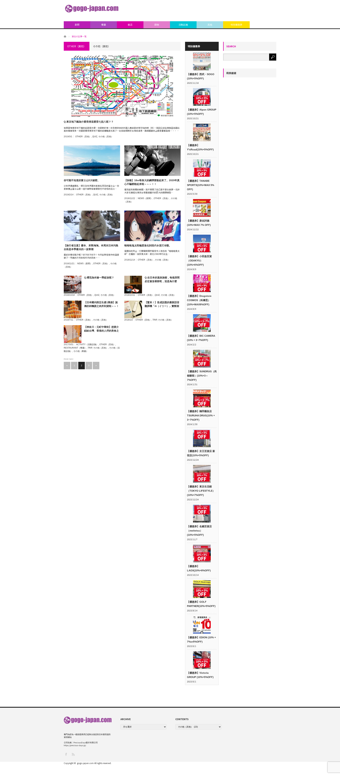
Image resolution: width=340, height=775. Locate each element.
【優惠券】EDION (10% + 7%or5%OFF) (201, 639)
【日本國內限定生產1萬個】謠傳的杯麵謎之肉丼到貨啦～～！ (101, 304)
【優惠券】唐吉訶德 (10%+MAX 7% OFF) (199, 222)
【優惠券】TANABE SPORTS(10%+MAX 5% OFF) (200, 185)
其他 (210, 24)
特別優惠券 (236, 24)
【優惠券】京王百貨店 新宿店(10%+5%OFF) (201, 453)
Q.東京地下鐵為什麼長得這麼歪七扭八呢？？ (89, 121)
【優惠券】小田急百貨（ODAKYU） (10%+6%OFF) (199, 260)
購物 (156, 24)
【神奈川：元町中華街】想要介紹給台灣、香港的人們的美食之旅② (101, 329)
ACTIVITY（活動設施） (87, 344)
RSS (73, 754)
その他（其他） (105, 136)
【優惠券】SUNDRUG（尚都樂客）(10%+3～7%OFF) (202, 375)
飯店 (130, 24)
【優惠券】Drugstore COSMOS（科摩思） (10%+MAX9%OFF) (199, 300)
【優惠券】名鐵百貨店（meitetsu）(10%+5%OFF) (199, 530)
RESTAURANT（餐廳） (75, 348)
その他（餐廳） (80, 351)
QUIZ (94, 136)
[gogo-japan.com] (91, 9)
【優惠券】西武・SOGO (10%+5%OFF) (200, 76)
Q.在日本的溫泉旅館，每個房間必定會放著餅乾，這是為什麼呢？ (162, 279)
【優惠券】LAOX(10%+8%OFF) (199, 568)
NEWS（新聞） (145, 198)
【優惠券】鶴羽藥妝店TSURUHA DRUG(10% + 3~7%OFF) (201, 415)
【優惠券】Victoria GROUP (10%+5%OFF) (200, 674)
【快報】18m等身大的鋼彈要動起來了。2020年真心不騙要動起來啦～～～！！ (152, 182)
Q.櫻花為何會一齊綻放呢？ (99, 277)
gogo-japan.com (85, 763)
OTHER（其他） (83, 136)
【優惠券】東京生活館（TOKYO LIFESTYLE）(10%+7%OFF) (201, 490)
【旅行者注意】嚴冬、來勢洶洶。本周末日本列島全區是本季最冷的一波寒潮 (91, 247)
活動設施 (183, 24)
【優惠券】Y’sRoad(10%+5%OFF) (200, 147)
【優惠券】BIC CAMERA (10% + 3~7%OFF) (201, 337)
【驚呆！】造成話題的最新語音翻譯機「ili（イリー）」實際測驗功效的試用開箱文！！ (162, 304)
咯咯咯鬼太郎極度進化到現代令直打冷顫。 (147, 245)
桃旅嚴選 (231, 73)
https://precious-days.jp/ (75, 745)
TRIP (154, 320)
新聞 (77, 24)
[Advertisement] (211, 11)
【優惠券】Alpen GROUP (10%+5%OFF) (201, 111)
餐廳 (103, 24)
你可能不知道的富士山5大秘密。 (82, 180)
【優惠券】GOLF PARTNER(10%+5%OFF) (201, 603)
